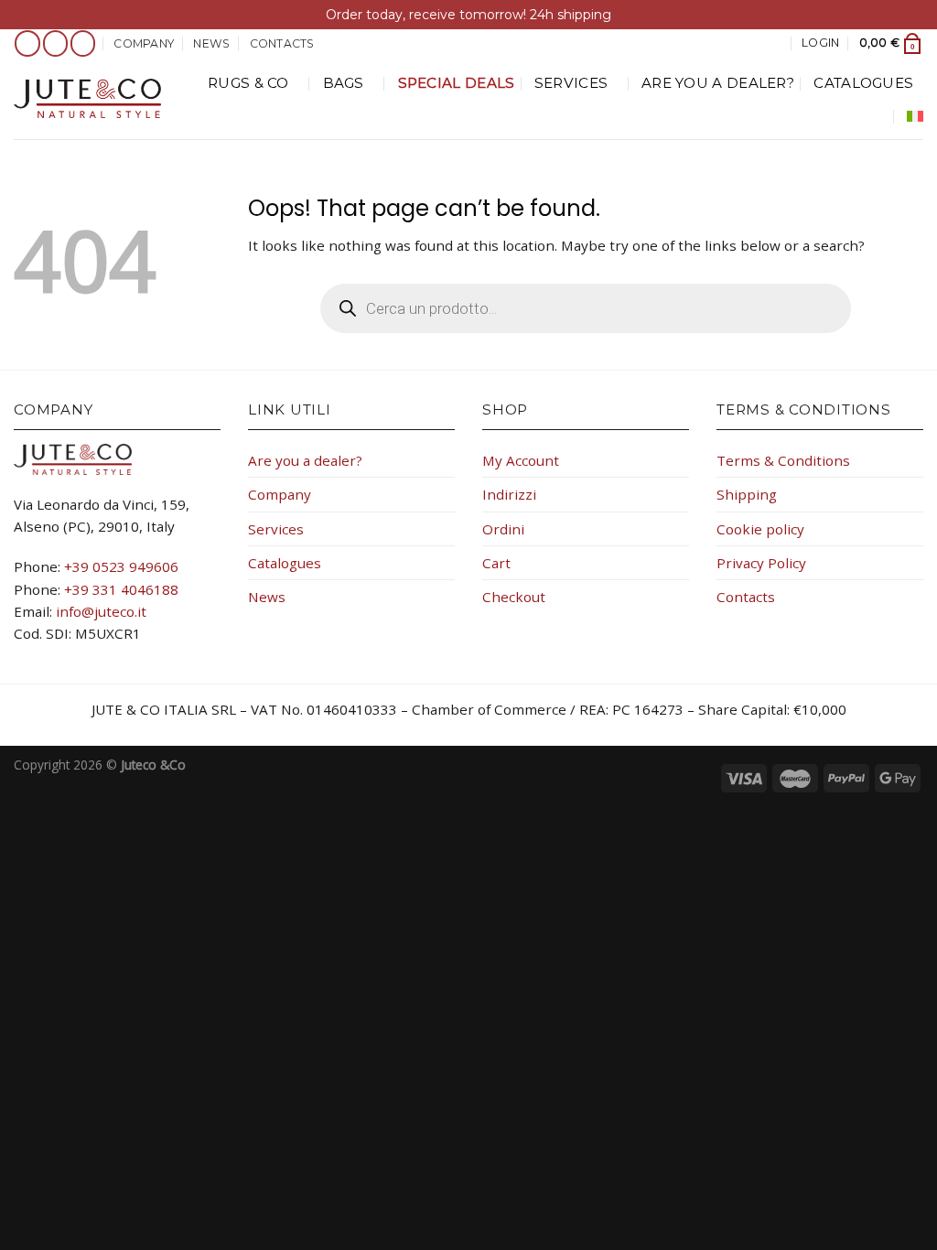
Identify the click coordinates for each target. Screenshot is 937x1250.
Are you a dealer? (717, 83)
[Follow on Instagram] (56, 43)
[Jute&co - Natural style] (87, 98)
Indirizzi (509, 494)
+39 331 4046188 (121, 589)
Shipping (746, 494)
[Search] (775, 43)
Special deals (456, 83)
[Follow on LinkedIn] (83, 43)
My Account (520, 460)
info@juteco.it (101, 611)
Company (143, 43)
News (211, 43)
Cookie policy (760, 529)
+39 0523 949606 (121, 566)
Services (571, 83)
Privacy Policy (761, 563)
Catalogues (863, 83)
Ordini (503, 529)
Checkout (513, 596)
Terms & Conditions (783, 460)
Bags (343, 83)
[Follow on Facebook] (27, 43)
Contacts (282, 43)
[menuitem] (915, 116)
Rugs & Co (248, 83)
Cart (496, 563)
